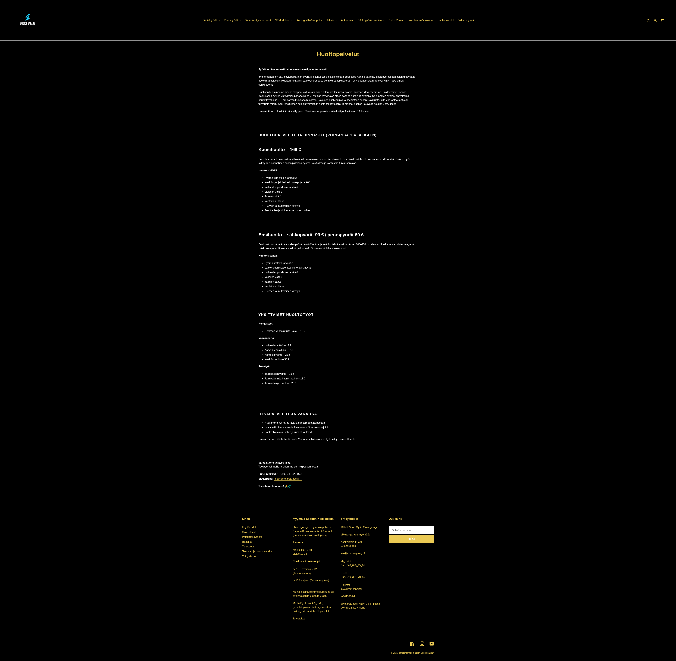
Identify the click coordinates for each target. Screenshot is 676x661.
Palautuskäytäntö (252, 536)
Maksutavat (249, 532)
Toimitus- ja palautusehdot (257, 551)
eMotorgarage (405, 653)
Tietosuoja (248, 546)
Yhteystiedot (249, 556)
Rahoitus (247, 541)
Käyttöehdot (249, 527)
